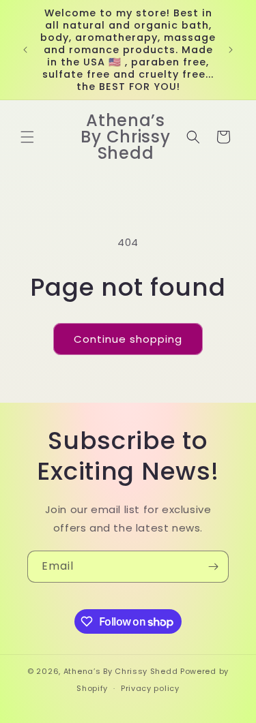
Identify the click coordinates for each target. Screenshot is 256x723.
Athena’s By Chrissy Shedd (120, 671)
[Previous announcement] (25, 50)
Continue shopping (128, 339)
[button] (27, 137)
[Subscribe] (213, 567)
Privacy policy (150, 688)
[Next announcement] (231, 50)
